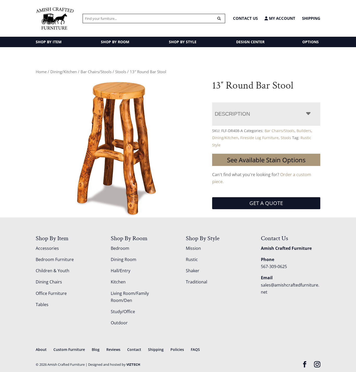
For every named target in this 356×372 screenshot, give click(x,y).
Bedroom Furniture (55, 259)
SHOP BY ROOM (115, 41)
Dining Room (123, 259)
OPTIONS (310, 41)
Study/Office (123, 311)
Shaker (192, 271)
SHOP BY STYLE (183, 41)
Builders (304, 130)
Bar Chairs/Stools (96, 71)
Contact (134, 349)
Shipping (311, 18)
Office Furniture (51, 293)
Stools (120, 71)
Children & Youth (52, 271)
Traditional (196, 282)
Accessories (47, 248)
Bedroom (120, 248)
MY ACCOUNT (281, 18)
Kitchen (118, 282)
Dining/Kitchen (63, 71)
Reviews (113, 349)
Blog (96, 349)
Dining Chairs (49, 282)
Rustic (192, 259)
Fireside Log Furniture (259, 137)
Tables (42, 304)
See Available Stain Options (266, 160)
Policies (177, 349)
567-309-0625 (274, 266)
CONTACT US (245, 18)
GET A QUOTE (266, 203)
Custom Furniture (69, 349)
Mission (193, 248)
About (41, 349)
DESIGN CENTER (250, 41)
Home (41, 71)
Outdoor (119, 323)
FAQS (195, 349)
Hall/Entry (120, 271)
